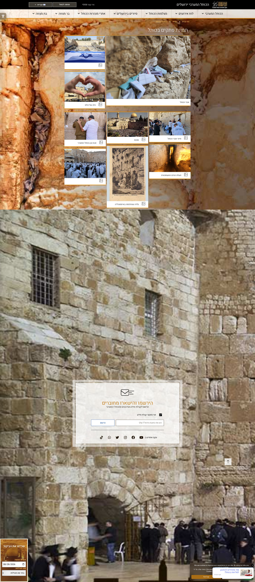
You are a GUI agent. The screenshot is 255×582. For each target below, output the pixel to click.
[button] (2, 540)
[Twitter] (117, 437)
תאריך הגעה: (20, 560)
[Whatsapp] (109, 437)
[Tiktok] (101, 437)
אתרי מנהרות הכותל (93, 14)
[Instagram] (125, 437)
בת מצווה (41, 14)
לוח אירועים (186, 14)
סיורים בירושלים (127, 14)
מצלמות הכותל (158, 14)
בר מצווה (64, 14)
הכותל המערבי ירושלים (193, 4)
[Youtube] (141, 437)
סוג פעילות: (20, 568)
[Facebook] (133, 437)
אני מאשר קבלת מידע (146, 414)
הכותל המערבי (214, 14)
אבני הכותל (184, 102)
